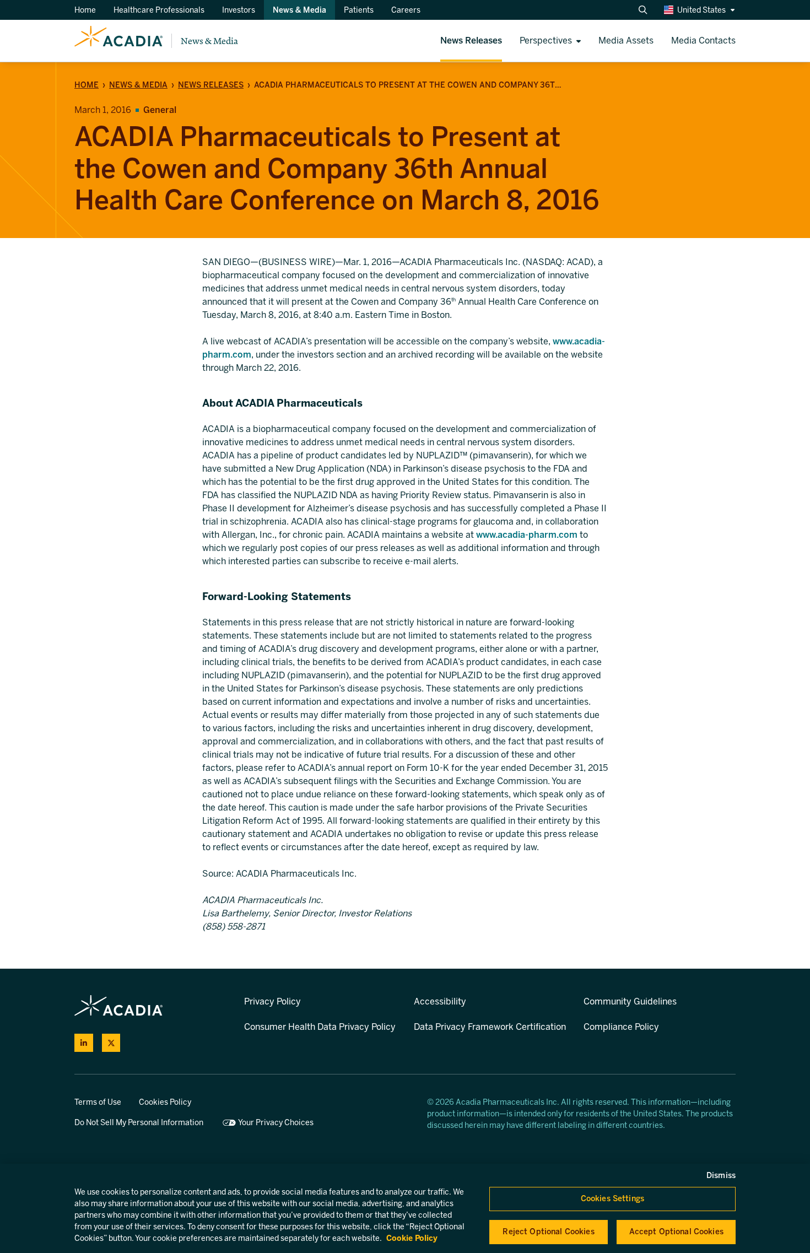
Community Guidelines (630, 1001)
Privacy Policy (272, 1001)
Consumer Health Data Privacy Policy (320, 1027)
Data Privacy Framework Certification (490, 1027)
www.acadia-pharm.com (526, 535)
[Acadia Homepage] (118, 41)
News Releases (211, 85)
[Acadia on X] (111, 1043)
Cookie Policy (412, 1238)
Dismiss (721, 1175)
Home (86, 85)
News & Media (209, 41)
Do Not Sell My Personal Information (138, 1122)
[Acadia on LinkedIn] (83, 1043)
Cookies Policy (165, 1102)
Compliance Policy (621, 1027)
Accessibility (440, 1001)
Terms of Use (97, 1102)
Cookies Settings (612, 1198)
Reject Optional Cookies (548, 1231)
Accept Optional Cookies (676, 1231)
